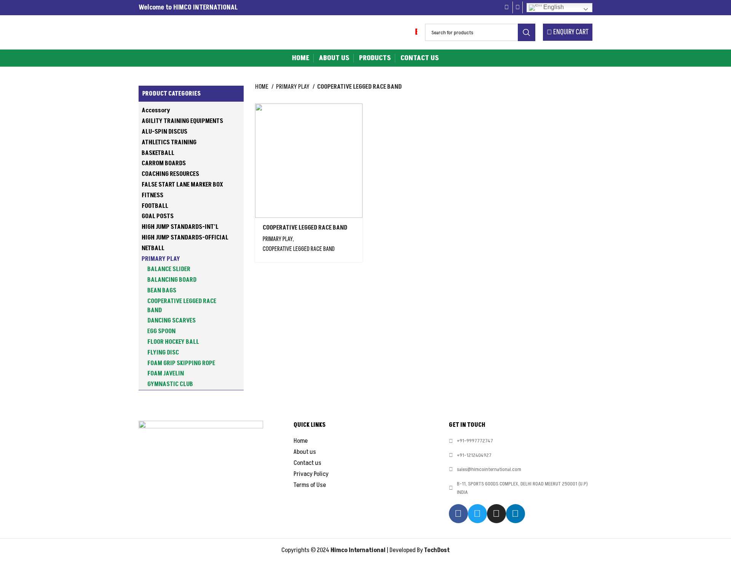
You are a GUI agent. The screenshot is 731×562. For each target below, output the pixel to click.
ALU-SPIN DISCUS (164, 131)
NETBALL (153, 248)
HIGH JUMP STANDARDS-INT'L (180, 227)
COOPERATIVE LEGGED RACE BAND (181, 306)
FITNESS (152, 195)
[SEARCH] (526, 32)
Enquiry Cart (570, 32)
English (553, 7)
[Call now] (507, 7)
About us (305, 452)
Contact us (307, 463)
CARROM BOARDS (164, 163)
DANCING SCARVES (171, 320)
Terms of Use (310, 485)
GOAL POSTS (158, 216)
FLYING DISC (163, 352)
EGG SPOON (161, 331)
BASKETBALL (158, 153)
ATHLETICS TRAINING (169, 142)
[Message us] (518, 7)
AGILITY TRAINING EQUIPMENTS (182, 121)
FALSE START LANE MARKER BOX (182, 184)
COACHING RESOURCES (170, 174)
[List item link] (520, 441)
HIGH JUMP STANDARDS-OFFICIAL (185, 237)
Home (262, 86)
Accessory (156, 110)
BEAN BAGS (161, 290)
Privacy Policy (311, 474)
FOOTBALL (155, 206)
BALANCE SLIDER (168, 269)
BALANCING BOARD (171, 279)
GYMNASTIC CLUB (170, 384)
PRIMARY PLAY (161, 258)
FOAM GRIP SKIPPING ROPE (181, 363)
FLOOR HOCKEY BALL (173, 341)
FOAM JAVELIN (165, 373)
